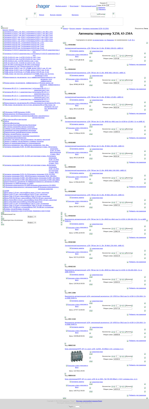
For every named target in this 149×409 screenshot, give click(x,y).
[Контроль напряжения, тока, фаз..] (14, 145)
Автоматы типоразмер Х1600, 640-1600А (45, 180)
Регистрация (74, 6)
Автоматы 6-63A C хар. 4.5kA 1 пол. (40, 37)
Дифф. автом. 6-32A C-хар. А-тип (37, 70)
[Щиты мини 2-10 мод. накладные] (14, 192)
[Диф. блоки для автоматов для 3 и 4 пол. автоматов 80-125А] (23, 105)
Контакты (75, 15)
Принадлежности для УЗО (30, 66)
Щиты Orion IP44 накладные (32, 202)
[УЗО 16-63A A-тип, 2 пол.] (12, 61)
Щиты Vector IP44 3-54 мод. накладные (43, 200)
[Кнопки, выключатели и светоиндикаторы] (17, 115)
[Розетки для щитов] (9, 134)
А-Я (129, 40)
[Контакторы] (7, 123)
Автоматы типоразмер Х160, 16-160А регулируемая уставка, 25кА (54, 159)
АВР (7, 191)
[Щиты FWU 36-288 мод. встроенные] (15, 207)
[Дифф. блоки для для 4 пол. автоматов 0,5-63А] (19, 73)
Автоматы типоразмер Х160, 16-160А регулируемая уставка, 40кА (54, 168)
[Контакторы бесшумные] (11, 125)
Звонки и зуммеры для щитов (33, 141)
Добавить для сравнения (137, 64)
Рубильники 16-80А (23, 112)
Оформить (102, 9)
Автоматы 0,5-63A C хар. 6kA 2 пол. (40, 33)
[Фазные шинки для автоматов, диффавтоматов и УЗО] (21, 83)
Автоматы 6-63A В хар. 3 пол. (33, 46)
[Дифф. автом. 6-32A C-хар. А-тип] (14, 70)
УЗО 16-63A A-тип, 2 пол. (30, 61)
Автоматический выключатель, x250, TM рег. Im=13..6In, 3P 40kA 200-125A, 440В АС (94, 195)
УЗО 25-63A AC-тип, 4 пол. (31, 59)
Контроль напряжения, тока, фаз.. (37, 145)
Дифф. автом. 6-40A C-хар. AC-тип (39, 68)
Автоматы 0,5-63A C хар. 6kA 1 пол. (40, 32)
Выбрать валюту (61, 6)
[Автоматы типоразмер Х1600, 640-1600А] (17, 179)
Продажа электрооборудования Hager (89, 401)
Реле (7, 121)
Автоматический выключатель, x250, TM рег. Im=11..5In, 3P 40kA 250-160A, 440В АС (94, 245)
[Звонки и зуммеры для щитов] (13, 141)
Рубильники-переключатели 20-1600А (42, 185)
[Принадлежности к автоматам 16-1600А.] (17, 181)
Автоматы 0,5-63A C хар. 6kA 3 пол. (40, 35)
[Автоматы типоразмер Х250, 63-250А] (16, 174)
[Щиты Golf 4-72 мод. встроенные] (14, 203)
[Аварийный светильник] (11, 130)
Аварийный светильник (27, 130)
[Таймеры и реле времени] (11, 128)
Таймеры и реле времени (28, 128)
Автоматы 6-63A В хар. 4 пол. (33, 48)
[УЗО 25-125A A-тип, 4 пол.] (12, 62)
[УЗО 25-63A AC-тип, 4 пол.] (12, 59)
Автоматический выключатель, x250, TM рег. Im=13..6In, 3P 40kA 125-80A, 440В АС (94, 97)
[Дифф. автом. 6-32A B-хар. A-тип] (14, 72)
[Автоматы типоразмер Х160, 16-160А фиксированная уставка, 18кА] (26, 147)
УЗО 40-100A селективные (30, 64)
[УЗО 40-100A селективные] (12, 64)
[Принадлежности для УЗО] (12, 66)
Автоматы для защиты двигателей (38, 139)
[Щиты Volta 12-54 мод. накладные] (14, 196)
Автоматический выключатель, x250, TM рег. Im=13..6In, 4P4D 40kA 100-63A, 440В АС (95, 73)
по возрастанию (98, 40)
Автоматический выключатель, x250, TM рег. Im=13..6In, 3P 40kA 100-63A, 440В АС (94, 48)
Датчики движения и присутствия (38, 211)
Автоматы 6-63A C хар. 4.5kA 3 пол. (40, 41)
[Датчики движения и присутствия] (14, 211)
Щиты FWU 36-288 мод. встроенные (41, 207)
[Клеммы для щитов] (9, 209)
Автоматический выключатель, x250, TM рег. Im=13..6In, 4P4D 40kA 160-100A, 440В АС (95, 170)
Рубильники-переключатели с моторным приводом (48, 188)
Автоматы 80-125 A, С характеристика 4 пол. (42, 100)
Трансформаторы (20, 138)
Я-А (133, 40)
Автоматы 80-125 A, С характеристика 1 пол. (42, 89)
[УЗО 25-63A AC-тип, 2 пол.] (12, 57)
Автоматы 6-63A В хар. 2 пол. (33, 44)
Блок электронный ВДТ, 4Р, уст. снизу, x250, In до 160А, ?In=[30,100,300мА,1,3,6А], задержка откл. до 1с (101, 379)
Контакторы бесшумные (27, 125)
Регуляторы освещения (26, 127)
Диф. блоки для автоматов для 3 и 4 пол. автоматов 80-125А (51, 107)
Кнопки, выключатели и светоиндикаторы (40, 116)
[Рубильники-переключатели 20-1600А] (16, 185)
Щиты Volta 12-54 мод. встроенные (39, 205)
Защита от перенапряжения (31, 143)
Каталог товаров (56, 15)
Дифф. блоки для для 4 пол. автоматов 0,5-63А (44, 74)
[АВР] (4, 190)
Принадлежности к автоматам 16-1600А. (45, 181)
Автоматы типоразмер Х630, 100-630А (43, 176)
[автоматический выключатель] (18, 92)
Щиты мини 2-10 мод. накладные (37, 192)
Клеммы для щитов (22, 209)
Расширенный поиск (98, 16)
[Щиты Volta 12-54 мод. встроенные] (15, 205)
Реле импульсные (21, 119)
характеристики (97, 51)
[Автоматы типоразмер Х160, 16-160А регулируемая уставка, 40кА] (26, 165)
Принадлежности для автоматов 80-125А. (46, 103)
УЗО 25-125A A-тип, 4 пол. (30, 63)
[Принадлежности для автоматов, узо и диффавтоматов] (22, 77)
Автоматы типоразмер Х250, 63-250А (42, 174)
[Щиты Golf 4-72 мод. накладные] (14, 194)
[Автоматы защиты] (15, 31)
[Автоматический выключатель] (76, 51)
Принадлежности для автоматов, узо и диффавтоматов (48, 79)
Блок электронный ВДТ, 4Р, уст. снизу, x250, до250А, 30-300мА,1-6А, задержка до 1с (94, 349)
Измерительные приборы (29, 132)
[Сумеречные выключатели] (12, 136)
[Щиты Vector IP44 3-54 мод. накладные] (16, 200)
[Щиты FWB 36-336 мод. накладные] (15, 198)
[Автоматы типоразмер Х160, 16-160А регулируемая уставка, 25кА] (26, 156)
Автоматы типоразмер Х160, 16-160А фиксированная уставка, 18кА (55, 150)
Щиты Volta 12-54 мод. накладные (38, 196)
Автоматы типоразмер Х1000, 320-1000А (45, 178)
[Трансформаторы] (8, 137)
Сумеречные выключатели (30, 136)
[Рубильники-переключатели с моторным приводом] (20, 187)
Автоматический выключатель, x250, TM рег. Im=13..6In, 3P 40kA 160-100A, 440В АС (94, 146)
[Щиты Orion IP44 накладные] (13, 201)
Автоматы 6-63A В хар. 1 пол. (33, 42)
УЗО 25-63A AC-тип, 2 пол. (31, 57)
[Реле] (4, 121)
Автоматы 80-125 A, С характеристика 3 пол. (42, 96)
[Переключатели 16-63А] (11, 114)
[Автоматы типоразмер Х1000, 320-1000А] (17, 178)
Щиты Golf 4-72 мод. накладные (36, 194)
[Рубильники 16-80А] (10, 112)
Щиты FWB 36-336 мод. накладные (39, 198)
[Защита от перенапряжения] (12, 143)
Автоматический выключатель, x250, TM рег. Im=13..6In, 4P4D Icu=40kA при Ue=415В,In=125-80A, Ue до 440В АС (105, 121)
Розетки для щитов (22, 134)
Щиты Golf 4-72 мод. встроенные (37, 203)
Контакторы (15, 123)
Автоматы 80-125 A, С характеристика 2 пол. (42, 93)
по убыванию (109, 40)
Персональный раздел (88, 6)
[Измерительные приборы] (11, 132)
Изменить (101, 7)
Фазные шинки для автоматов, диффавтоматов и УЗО (50, 84)
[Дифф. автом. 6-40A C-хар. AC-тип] (15, 68)
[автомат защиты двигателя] (14, 139)
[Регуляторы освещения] (11, 126)
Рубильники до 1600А (25, 183)
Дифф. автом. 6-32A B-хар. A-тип (37, 72)
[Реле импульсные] (9, 119)
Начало (41, 15)
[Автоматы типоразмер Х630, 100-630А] (16, 176)
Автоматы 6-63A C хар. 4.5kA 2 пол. (40, 39)
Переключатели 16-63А (27, 114)
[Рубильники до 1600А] (10, 183)
